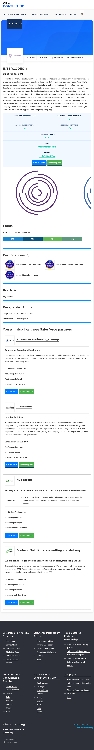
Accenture (24, 406)
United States (11, 686)
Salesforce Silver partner (77, 658)
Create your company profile (82, 725)
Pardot (9, 663)
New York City (42, 690)
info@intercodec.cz (47, 147)
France (9, 708)
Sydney (39, 697)
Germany (9, 704)
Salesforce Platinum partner (78, 651)
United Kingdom (12, 690)
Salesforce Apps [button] (40, 14)
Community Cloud (13, 648)
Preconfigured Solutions (46, 652)
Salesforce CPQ (12, 659)
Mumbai (40, 701)
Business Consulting (45, 641)
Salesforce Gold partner (76, 655)
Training (40, 655)
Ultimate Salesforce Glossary (78, 690)
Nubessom (24, 479)
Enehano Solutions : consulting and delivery (48, 550)
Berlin (39, 704)
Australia (9, 700)
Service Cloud (11, 645)
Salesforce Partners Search (78, 679)
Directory (71, 693)
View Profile (11, 391)
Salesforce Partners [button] (14, 14)
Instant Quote (54, 163)
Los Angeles (41, 686)
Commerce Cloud (13, 655)
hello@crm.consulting (85, 728)
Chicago (40, 693)
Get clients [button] (14, 24)
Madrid (39, 712)
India (8, 697)
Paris (39, 708)
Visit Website (39, 163)
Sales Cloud (10, 641)
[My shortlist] (82, 12)
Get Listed (60, 14)
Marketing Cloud (12, 652)
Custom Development (45, 648)
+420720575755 (47, 156)
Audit (39, 659)
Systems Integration (45, 645)
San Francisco (42, 683)
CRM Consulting (14, 724)
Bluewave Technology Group (37, 339)
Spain (8, 711)
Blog (73, 14)
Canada (9, 693)
